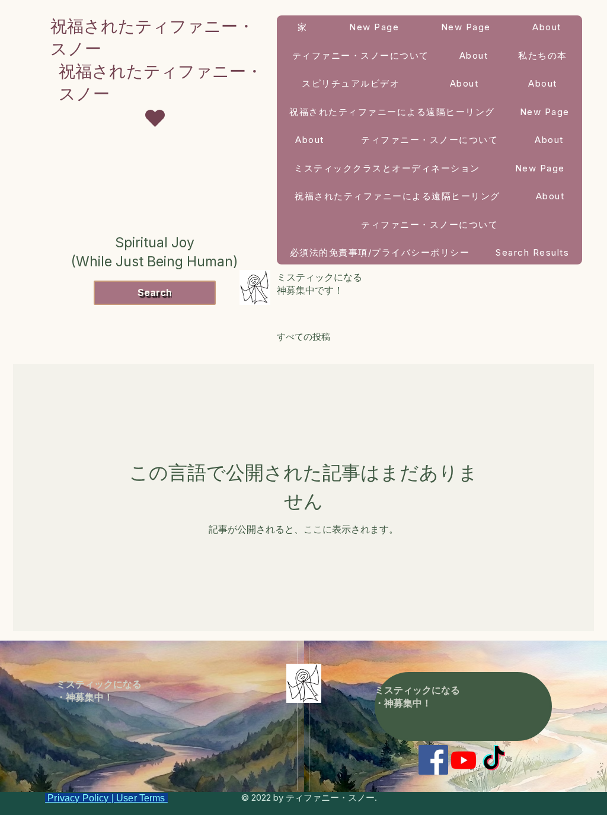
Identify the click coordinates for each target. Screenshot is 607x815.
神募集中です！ (310, 290)
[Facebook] (433, 760)
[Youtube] (463, 760)
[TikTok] (494, 760)
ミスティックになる (321, 277)
